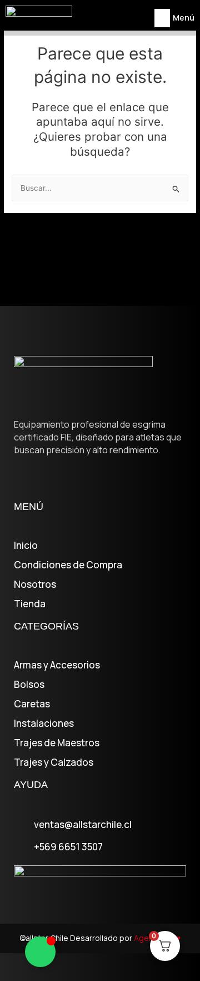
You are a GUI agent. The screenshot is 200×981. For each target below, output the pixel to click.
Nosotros (35, 584)
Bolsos (29, 684)
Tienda (30, 604)
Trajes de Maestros (56, 743)
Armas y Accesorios (57, 665)
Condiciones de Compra (68, 565)
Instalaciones (44, 723)
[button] (162, 18)
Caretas (32, 704)
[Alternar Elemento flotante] (40, 952)
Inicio (26, 545)
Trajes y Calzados (53, 762)
